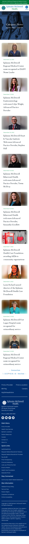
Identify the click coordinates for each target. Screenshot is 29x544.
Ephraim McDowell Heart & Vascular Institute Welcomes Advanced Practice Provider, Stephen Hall (14, 142)
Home (8, 27)
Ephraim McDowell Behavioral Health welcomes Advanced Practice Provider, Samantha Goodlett (11, 218)
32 (5, 373)
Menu (26, 9)
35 (10, 373)
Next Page (22, 373)
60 (15, 373)
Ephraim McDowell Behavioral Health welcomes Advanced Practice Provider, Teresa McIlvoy (13, 180)
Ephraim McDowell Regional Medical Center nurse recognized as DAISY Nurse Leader (14, 68)
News (14, 27)
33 (7, 373)
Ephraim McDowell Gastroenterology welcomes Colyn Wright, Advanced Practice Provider (13, 104)
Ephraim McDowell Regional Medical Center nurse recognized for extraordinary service (13, 359)
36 (12, 373)
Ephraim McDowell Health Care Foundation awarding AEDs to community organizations (13, 255)
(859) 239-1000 (10, 414)
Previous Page (14, 370)
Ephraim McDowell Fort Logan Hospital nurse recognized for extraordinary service (13, 324)
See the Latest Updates (20, 3)
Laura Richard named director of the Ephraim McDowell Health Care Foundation (13, 290)
